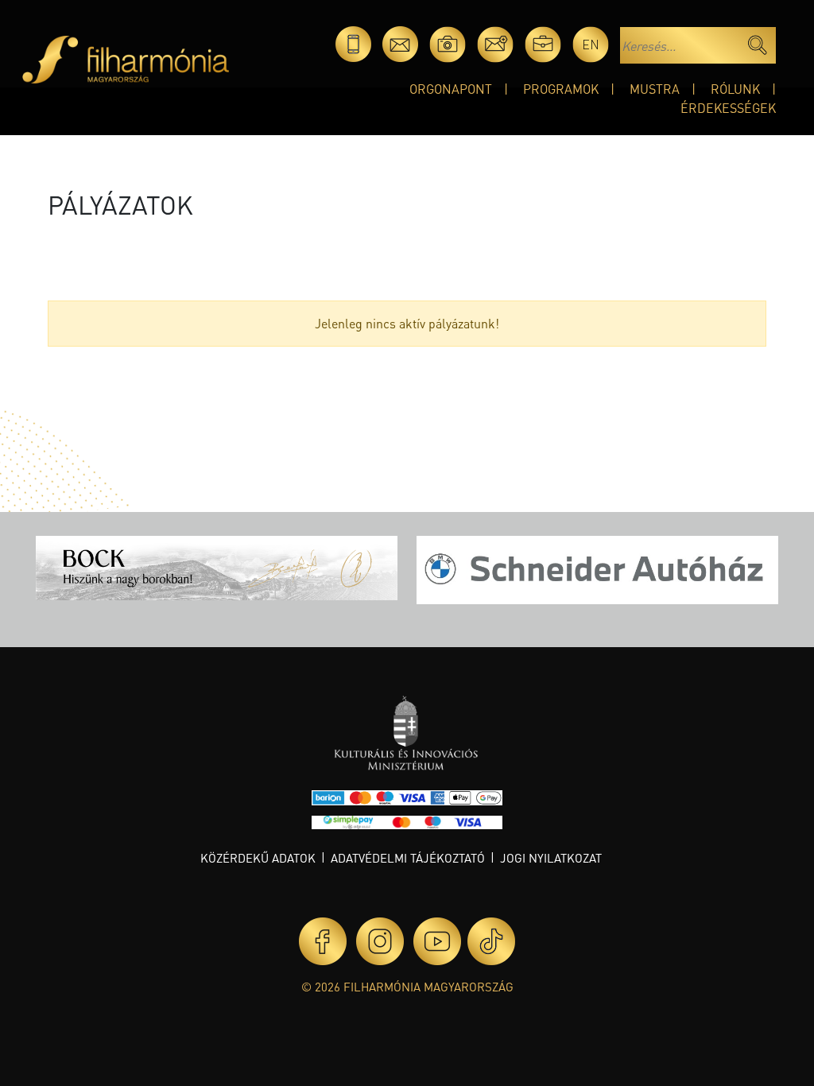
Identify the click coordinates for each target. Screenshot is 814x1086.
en (590, 44)
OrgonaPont (450, 88)
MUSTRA (655, 88)
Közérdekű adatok (258, 858)
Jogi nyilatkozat (551, 858)
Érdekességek (728, 107)
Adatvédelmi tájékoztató (408, 858)
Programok (561, 88)
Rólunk (735, 88)
